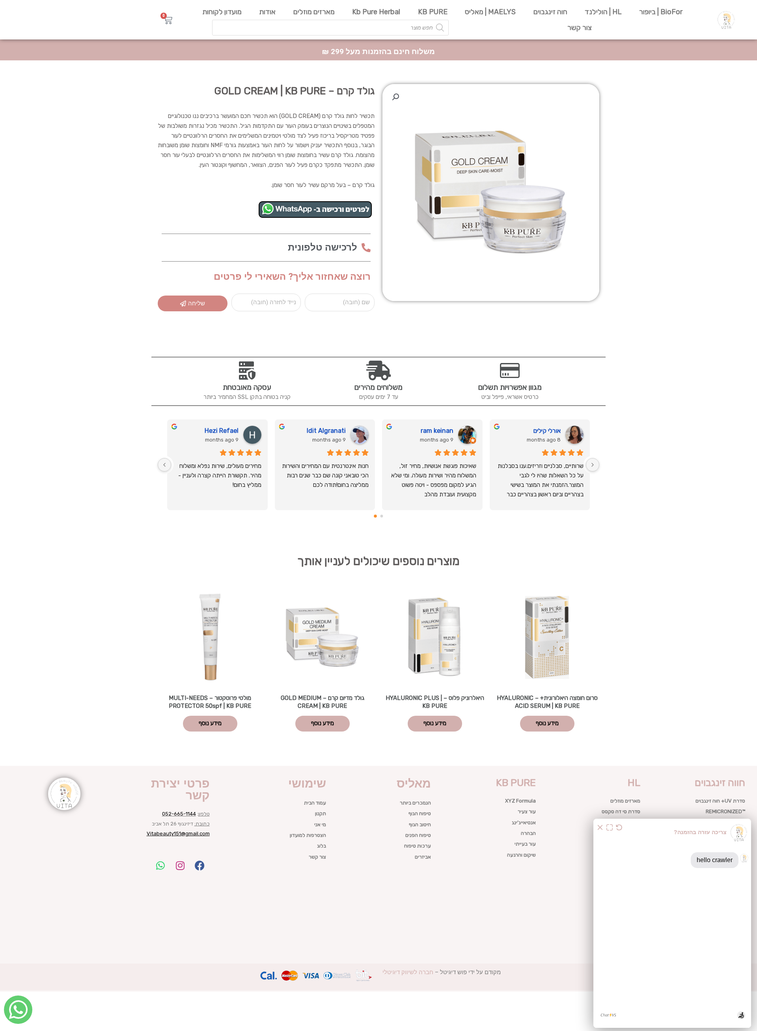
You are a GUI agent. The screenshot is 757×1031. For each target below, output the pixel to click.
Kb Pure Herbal (376, 11)
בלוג (321, 846)
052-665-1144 (179, 814)
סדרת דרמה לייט (623, 973)
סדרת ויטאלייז (625, 963)
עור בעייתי (525, 844)
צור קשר (579, 27)
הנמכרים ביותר (415, 803)
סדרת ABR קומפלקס (618, 919)
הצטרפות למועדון (308, 835)
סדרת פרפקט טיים (621, 908)
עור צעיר (527, 811)
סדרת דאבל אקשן (621, 833)
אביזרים (423, 857)
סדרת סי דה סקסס (621, 811)
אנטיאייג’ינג (524, 822)
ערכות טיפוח (417, 846)
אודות (267, 11)
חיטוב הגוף (420, 824)
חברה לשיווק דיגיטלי (407, 972)
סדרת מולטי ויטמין (621, 855)
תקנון (320, 813)
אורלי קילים (547, 430)
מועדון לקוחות (222, 11)
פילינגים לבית (626, 898)
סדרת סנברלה (625, 865)
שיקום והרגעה (521, 855)
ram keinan (437, 430)
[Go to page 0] (381, 516)
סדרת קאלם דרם (622, 951)
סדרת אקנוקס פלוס (620, 822)
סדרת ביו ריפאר (624, 930)
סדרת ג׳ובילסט (624, 941)
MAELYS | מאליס (490, 11)
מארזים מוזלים (314, 11)
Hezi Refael (222, 430)
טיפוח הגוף (419, 813)
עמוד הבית (315, 803)
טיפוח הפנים (418, 835)
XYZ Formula (520, 801)
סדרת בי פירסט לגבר (618, 887)
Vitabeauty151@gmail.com (178, 833)
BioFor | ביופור (660, 11)
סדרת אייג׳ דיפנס (622, 876)
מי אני (320, 824)
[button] (395, 97)
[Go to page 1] (375, 516)
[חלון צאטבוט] (672, 923)
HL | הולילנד (603, 11)
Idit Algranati (326, 430)
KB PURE (432, 11)
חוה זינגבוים (550, 11)
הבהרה (528, 833)
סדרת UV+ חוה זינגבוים (720, 801)
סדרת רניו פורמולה (620, 844)
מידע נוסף (547, 723)
